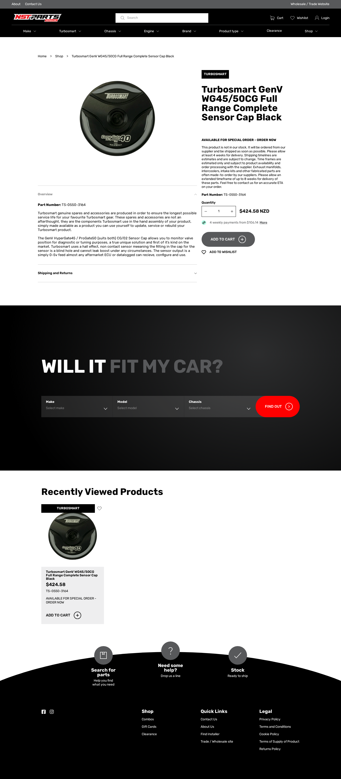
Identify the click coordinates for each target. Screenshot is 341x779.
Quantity (209, 203)
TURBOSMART (68, 508)
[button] (29, 31)
